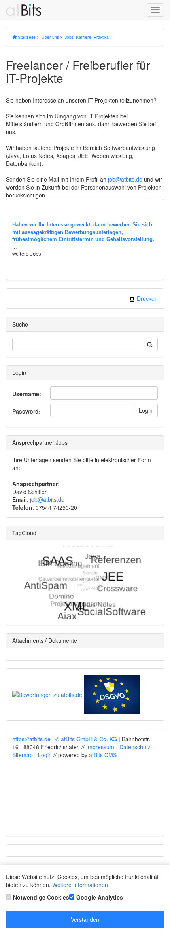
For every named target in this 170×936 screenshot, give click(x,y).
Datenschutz (135, 747)
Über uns (50, 37)
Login (146, 410)
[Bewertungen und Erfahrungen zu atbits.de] (47, 693)
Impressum (100, 747)
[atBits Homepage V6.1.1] (26, 10)
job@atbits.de (125, 179)
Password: (26, 411)
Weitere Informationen (80, 885)
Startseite (26, 37)
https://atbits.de (31, 739)
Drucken (146, 298)
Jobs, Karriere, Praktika (87, 37)
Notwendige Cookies (41, 897)
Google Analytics (99, 897)
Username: (26, 394)
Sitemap (22, 755)
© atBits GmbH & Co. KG (86, 739)
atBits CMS (103, 755)
